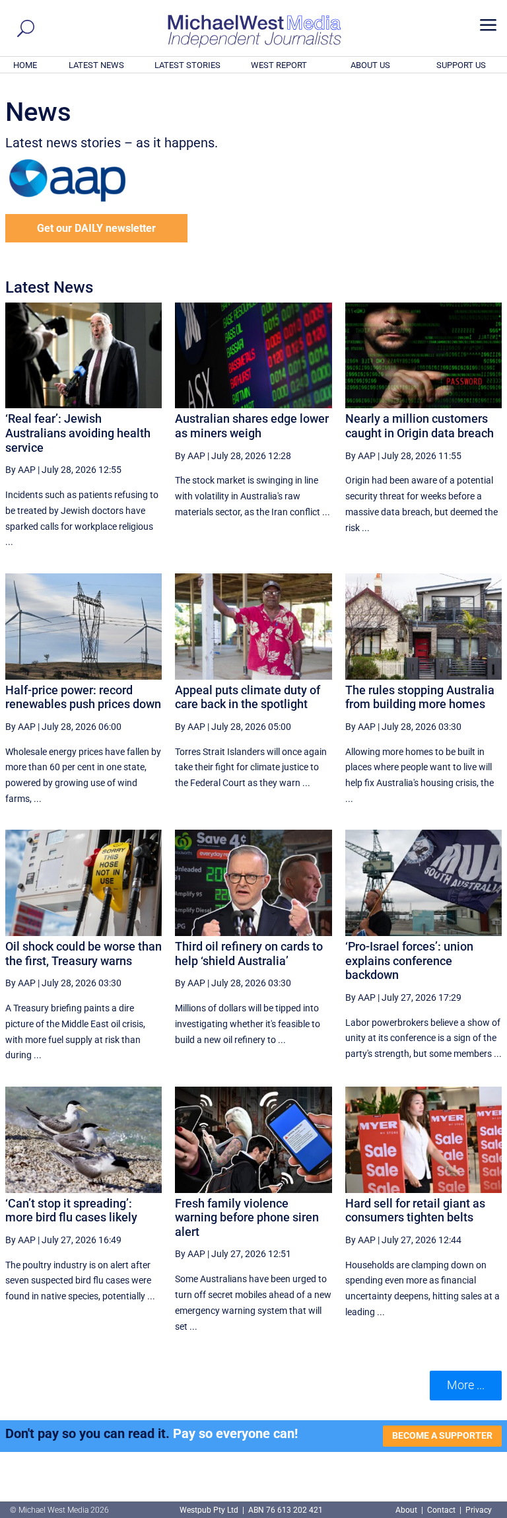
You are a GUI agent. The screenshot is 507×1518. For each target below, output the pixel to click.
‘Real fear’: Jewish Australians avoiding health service (78, 433)
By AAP (20, 469)
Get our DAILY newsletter (96, 228)
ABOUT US (370, 65)
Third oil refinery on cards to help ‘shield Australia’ (249, 953)
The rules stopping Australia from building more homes (419, 697)
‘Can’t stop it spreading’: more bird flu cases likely (71, 1210)
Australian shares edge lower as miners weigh (252, 426)
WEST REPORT (279, 65)
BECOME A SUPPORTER (442, 1435)
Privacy (478, 1510)
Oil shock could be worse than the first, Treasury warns (83, 953)
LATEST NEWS (96, 65)
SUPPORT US (461, 65)
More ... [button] (466, 1385)
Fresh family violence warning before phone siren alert (247, 1217)
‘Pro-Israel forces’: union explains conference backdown (409, 960)
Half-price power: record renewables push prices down (83, 697)
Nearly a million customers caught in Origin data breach (419, 426)
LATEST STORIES (187, 65)
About (407, 1510)
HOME (25, 65)
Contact (441, 1510)
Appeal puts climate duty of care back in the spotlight (247, 697)
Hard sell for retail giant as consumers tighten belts (415, 1210)
